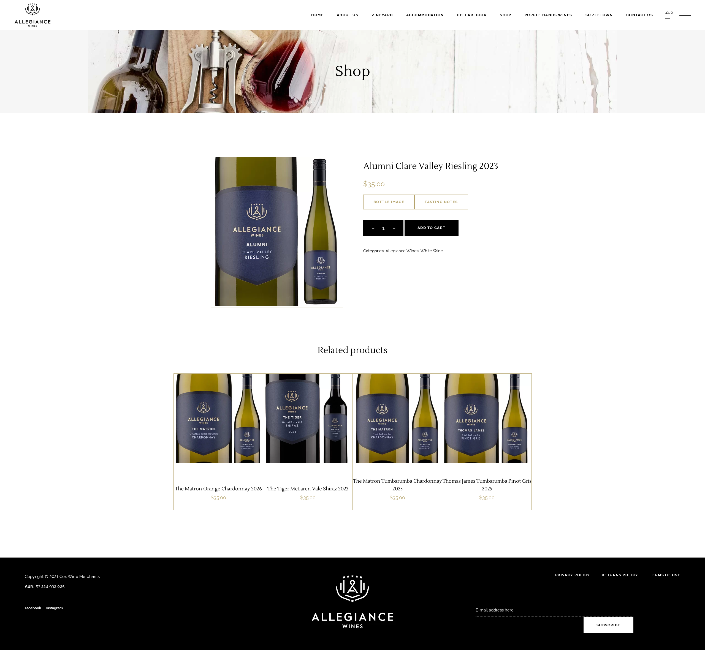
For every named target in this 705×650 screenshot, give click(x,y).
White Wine (432, 250)
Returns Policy (620, 575)
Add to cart (431, 228)
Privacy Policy (572, 575)
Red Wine (329, 433)
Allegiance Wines (402, 250)
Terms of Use (665, 575)
